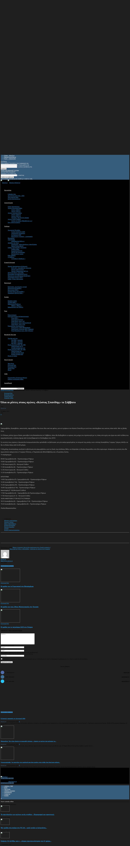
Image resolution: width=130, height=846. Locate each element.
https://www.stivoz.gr (7, 561)
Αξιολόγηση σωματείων (18, 233)
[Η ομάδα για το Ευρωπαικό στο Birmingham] (10, 581)
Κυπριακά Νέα (12, 367)
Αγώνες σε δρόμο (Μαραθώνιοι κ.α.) (21, 221)
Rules (5, 787)
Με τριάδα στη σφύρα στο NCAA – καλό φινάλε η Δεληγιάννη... (24, 828)
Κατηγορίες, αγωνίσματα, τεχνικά (17, 287)
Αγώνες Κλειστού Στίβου (15, 208)
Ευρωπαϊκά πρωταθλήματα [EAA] (17, 274)
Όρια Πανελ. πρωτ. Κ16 (18, 324)
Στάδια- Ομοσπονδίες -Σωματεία (17, 247)
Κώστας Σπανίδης (9, 527)
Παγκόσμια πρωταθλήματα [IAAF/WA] (19, 276)
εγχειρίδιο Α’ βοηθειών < (18, 258)
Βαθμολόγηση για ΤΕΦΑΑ (15, 307)
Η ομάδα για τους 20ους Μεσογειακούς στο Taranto (19, 607)
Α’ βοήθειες (11, 257)
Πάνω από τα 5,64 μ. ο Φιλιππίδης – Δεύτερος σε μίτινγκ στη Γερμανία (30, 549)
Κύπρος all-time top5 (17, 354)
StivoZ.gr (3, 408)
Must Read (11, 363)
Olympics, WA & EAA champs (20, 217)
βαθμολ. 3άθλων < (16, 305)
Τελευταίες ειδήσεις (7, 712)
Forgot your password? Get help (10, 170)
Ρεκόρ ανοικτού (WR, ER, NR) (17, 349)
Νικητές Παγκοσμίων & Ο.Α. (19, 271)
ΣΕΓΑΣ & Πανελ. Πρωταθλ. (16, 272)
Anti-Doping (11, 239)
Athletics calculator (9, 791)
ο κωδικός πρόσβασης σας (24, 167)
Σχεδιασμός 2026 (16, 235)
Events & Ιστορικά (9, 262)
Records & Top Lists (10, 334)
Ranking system (12, 301)
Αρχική (3, 390)
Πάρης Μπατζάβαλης (10, 524)
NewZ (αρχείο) (8, 359)
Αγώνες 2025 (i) (15, 211)
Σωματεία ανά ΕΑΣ (16, 250)
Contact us (7, 794)
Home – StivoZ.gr (9, 155)
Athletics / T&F (8, 786)
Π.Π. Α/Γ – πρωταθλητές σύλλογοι (21, 268)
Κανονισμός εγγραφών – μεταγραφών (22, 236)
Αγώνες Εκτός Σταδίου (14, 219)
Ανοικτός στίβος (8, 398)
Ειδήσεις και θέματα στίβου (15, 379)
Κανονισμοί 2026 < (13, 290)
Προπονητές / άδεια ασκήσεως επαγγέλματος (24, 244)
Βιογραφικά (11, 238)
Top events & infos (13, 197)
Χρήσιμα (6, 226)
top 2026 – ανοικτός (17, 340)
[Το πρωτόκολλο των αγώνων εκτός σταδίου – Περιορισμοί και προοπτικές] (5, 811)
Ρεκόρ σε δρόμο (12, 356)
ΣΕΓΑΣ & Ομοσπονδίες (18, 252)
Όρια (5, 311)
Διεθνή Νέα (11, 368)
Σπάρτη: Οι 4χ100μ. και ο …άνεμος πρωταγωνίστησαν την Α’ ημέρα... (26, 841)
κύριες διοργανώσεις (13, 206)
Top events (7, 789)
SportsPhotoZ (8, 383)
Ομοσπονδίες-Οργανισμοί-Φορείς (17, 377)
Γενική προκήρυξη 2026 (18, 232)
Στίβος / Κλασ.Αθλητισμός (15, 279)
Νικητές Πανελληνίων (17, 269)
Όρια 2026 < (14, 318)
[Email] (31, 539)
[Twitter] (24, 539)
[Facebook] (18, 539)
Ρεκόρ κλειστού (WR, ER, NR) (17, 345)
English (6, 795)
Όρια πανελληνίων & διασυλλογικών (18, 316)
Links (5, 374)
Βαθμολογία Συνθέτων (14, 304)
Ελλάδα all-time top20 (17, 352)
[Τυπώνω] (37, 539)
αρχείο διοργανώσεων (14, 199)
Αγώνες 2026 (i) (15, 210)
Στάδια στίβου (15, 249)
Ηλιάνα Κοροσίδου (9, 525)
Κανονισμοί (7, 283)
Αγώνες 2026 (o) (16, 214)
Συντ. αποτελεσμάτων (14, 222)
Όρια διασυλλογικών (17, 319)
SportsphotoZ (8, 792)
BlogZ (9, 370)
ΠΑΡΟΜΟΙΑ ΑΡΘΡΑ (7, 566)
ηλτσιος (6, 528)
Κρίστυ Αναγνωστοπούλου (11, 530)
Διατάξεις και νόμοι (13, 243)
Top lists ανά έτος (13, 338)
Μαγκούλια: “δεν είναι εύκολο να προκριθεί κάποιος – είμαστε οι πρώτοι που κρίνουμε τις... (28, 741)
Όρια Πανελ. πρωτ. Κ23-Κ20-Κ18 (21, 323)
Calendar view (12, 194)
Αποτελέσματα (8, 203)
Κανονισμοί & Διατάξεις (14, 288)
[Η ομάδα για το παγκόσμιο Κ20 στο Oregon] (10, 622)
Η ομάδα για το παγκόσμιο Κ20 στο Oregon (17, 627)
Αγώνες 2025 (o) (16, 216)
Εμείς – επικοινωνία (10, 158)
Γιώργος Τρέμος (8, 522)
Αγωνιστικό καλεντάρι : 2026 (16, 195)
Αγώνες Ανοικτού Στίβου (15, 213)
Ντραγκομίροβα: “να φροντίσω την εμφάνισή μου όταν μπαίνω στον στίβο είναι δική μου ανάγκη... (30, 762)
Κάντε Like (126, 672)
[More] (43, 539)
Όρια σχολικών (12, 315)
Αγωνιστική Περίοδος (14, 230)
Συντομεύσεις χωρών (17, 254)
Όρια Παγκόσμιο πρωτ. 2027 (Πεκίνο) (22, 330)
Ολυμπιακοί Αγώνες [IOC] (15, 277)
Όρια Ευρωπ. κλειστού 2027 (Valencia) (22, 329)
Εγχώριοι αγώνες (9, 395)
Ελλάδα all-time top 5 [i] (18, 348)
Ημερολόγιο (7, 190)
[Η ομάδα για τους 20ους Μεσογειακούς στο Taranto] (10, 602)
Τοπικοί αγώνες (8, 396)
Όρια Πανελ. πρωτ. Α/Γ (18, 321)
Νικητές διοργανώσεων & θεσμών (17, 266)
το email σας (20, 175)
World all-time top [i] (17, 346)
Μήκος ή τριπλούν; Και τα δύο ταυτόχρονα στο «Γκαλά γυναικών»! (31, 547)
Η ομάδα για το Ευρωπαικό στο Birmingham (17, 586)
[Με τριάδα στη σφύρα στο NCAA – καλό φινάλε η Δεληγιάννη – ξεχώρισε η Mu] (5, 824)
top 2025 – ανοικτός (17, 343)
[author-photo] (5, 558)
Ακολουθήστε (125, 677)
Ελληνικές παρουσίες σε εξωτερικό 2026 (13, 718)
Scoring (6, 297)
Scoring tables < (12, 302)
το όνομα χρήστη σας (23, 165)
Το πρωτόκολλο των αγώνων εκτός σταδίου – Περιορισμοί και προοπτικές (27, 814)
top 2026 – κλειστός (17, 341)
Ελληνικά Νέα (12, 365)
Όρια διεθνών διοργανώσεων (16, 326)
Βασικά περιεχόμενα (10, 157)
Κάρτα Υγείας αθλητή (17, 246)
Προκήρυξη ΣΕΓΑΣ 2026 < (15, 293)
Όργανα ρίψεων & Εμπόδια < (16, 291)
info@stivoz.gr (12, 781)
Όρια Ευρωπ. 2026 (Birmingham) (20, 327)
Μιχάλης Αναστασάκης (10, 520)
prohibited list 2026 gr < (18, 241)
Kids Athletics (12, 255)
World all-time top (16, 351)
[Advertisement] (21, 418)
